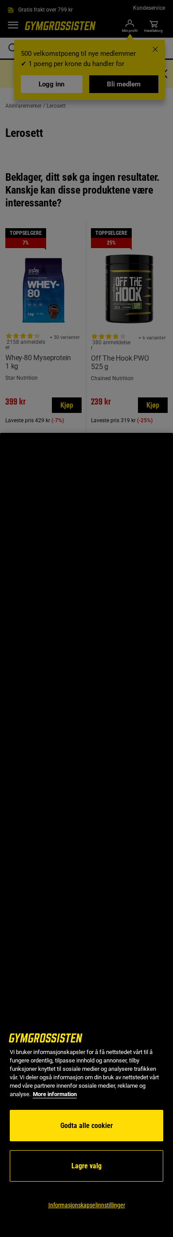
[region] (86, 835)
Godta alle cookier (86, 1125)
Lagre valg (86, 1166)
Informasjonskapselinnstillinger (86, 1205)
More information (55, 1094)
